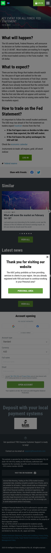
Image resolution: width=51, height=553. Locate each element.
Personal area (25, 291)
